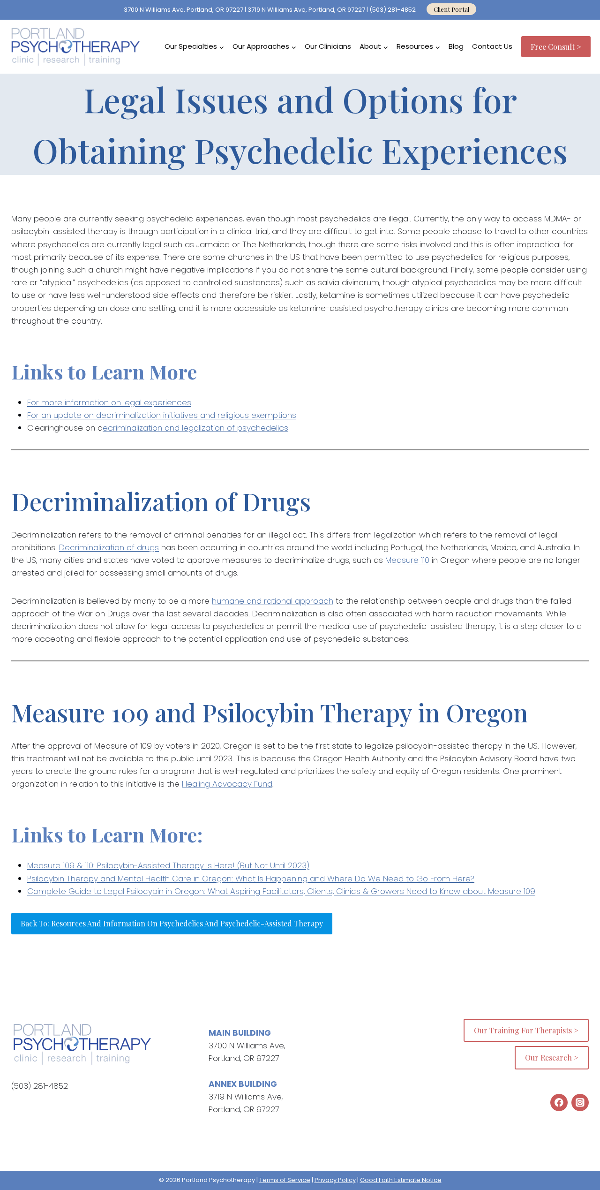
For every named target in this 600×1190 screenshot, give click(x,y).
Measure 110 (407, 560)
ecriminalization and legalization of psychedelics (195, 427)
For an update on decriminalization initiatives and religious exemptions (161, 415)
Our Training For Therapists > (526, 1030)
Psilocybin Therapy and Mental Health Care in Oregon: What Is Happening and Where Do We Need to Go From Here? (250, 878)
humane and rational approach (272, 600)
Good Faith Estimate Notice (401, 1179)
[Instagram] (580, 1102)
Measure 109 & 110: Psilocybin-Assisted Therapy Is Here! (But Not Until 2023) (168, 865)
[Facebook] (559, 1102)
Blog (456, 46)
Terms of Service (284, 1179)
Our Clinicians (328, 46)
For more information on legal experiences (109, 402)
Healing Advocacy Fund (227, 783)
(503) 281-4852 (393, 9)
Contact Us (492, 46)
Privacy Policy (335, 1179)
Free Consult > (556, 47)
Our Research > (551, 1057)
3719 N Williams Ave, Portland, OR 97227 (306, 9)
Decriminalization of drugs (109, 547)
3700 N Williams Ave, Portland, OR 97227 (183, 9)
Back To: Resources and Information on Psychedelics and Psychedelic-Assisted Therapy (172, 923)
